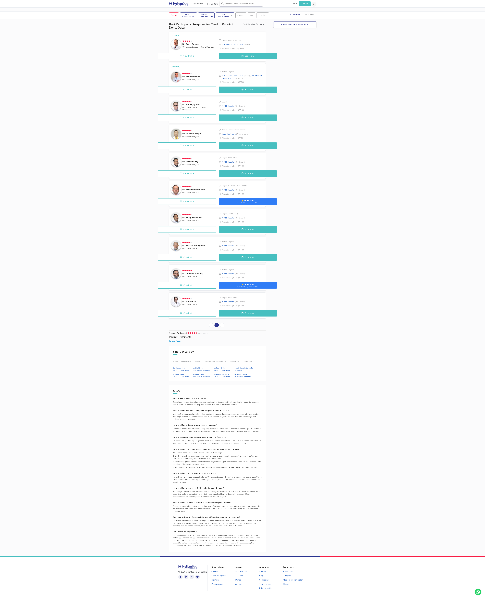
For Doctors (212, 4)
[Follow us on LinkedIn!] (186, 577)
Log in (294, 4)
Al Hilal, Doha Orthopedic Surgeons (201, 369)
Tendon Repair (175, 341)
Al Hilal (238, 584)
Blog (261, 575)
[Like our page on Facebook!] (180, 577)
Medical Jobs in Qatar (293, 580)
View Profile (188, 56)
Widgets (287, 575)
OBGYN (214, 571)
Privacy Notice (266, 588)
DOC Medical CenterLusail (236, 44)
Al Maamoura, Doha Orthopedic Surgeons (222, 375)
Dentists (215, 580)
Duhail (238, 580)
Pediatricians (217, 584)
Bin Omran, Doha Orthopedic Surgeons (181, 369)
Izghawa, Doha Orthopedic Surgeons (222, 369)
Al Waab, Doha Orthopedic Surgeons (181, 375)
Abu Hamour (241, 571)
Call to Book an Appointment (295, 24)
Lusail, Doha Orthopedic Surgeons (244, 369)
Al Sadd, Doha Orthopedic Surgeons (201, 375)
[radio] (183, 41)
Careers (262, 571)
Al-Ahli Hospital (233, 106)
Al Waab (239, 575)
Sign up (304, 4)
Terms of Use (265, 584)
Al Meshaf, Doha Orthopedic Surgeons (243, 375)
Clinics (286, 584)
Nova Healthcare (235, 134)
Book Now (249, 56)
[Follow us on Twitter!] (197, 577)
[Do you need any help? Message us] (478, 592)
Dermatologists (218, 575)
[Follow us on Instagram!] (192, 577)
